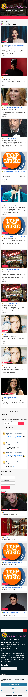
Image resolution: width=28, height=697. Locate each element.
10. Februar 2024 (12, 79)
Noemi (14, 657)
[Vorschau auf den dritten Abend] (14, 293)
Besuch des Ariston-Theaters (10, 537)
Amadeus (14, 639)
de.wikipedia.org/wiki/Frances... (13, 446)
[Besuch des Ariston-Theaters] (14, 527)
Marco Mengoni (20, 653)
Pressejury (22, 657)
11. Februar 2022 (12, 173)
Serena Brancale (21, 659)
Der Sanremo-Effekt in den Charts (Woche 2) (14, 171)
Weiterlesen (4, 55)
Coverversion (17, 642)
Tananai (2, 661)
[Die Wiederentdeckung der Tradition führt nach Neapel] (14, 602)
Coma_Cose (11, 642)
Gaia (12, 648)
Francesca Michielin (17, 646)
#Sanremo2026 (9, 458)
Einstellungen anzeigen (14, 692)
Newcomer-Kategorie (7, 657)
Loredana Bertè (20, 651)
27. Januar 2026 (12, 46)
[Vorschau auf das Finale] (14, 193)
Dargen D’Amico (5, 644)
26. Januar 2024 (12, 140)
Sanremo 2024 (5, 74)
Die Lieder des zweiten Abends (10, 334)
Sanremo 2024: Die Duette (9, 138)
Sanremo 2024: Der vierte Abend (11, 78)
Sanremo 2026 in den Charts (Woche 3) (12, 562)
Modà (14, 655)
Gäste (22, 648)
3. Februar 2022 (12, 305)
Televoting (8, 661)
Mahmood (8, 653)
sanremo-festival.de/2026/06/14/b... (14, 455)
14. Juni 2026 (11, 539)
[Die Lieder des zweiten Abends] (14, 324)
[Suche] (25, 630)
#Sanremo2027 (9, 439)
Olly (18, 657)
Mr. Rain (17, 655)
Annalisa (20, 639)
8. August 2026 (12, 514)
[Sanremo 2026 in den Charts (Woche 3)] (14, 552)
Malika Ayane (14, 653)
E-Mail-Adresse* (5, 480)
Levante (15, 651)
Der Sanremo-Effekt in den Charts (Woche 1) (14, 236)
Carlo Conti (4, 642)
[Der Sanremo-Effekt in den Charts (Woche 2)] (14, 161)
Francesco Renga (5, 648)
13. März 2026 (11, 564)
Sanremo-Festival (6, 534)
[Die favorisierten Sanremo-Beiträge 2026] (14, 34)
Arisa (24, 639)
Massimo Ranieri (4, 655)
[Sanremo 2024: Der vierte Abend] (14, 67)
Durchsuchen (5, 626)
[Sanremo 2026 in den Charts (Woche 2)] (14, 577)
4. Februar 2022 (12, 238)
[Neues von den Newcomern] (14, 502)
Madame (2, 653)
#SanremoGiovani (19, 437)
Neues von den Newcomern (9, 512)
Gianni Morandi (16, 648)
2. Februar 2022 (12, 398)
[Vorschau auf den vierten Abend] (14, 259)
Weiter (16, 411)
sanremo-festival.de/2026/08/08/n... (14, 436)
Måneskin (22, 655)
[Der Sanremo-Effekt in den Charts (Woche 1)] (14, 226)
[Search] (26, 17)
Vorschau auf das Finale (9, 204)
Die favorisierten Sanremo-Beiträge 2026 (13, 45)
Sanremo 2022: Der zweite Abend (11, 366)
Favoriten (3, 646)
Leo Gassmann (11, 651)
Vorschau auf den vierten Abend (11, 269)
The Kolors (15, 661)
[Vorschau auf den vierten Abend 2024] (14, 97)
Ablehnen (14, 688)
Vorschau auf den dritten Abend (11, 303)
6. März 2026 (11, 589)
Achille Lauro (5, 640)
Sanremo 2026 (5, 41)
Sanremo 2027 (5, 509)
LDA (6, 651)
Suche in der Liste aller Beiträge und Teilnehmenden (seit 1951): (14, 420)
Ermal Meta (22, 644)
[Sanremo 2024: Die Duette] (14, 128)
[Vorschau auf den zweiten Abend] (14, 386)
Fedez (7, 646)
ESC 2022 (4, 362)
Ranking (5, 659)
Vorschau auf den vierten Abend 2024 (12, 107)
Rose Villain (9, 659)
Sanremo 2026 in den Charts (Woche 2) (12, 587)
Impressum (15, 695)
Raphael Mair (5, 47)
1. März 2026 (11, 615)
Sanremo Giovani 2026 (13, 509)
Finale (11, 646)
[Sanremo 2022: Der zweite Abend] (14, 355)
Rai (1, 659)
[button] (26, 676)
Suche (21, 423)
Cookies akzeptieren (14, 684)
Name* (2, 474)
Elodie (18, 644)
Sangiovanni (15, 659)
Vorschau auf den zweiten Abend (11, 397)
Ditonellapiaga (13, 644)
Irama (3, 651)
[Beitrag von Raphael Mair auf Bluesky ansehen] (14, 464)
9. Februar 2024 (12, 109)
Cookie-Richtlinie (9, 695)
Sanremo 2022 (5, 167)
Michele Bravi (10, 655)
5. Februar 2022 (12, 205)
